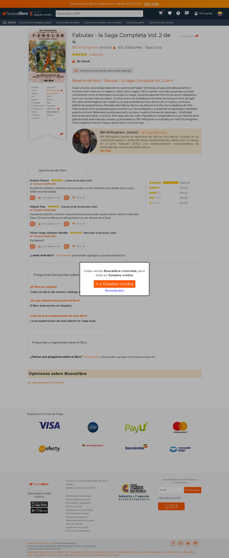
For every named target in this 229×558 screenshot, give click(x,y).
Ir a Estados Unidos (114, 283)
